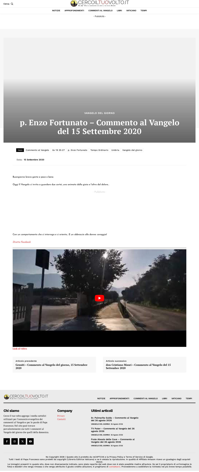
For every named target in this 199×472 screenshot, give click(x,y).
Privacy (61, 415)
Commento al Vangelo (37, 150)
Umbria (115, 150)
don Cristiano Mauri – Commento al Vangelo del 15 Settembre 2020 (138, 366)
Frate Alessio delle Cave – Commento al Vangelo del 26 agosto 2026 (113, 440)
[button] (8, 4)
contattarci (114, 466)
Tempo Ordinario (99, 150)
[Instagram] (14, 441)
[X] (22, 441)
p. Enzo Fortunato (77, 150)
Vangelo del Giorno (99, 113)
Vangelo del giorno (132, 150)
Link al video (20, 348)
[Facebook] (6, 441)
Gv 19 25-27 (58, 150)
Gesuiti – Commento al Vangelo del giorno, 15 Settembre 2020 (51, 366)
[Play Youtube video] (99, 298)
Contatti (61, 419)
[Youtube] (30, 441)
